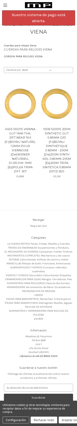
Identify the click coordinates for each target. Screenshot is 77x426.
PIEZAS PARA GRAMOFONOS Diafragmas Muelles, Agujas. (39, 303)
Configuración (16, 420)
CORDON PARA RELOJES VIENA (23, 56)
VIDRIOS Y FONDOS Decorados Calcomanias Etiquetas (38, 275)
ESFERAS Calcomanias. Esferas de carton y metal (38, 259)
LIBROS (38, 295)
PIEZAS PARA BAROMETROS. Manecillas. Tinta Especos (38, 299)
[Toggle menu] (5, 5)
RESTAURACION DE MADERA (38, 291)
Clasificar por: (13, 70)
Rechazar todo (44, 420)
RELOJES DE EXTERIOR (38, 306)
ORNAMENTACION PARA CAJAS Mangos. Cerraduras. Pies (38, 279)
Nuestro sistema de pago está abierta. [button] (38, 18)
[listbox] (37, 70)
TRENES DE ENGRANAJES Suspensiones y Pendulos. (38, 247)
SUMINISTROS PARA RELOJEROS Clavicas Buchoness (38, 283)
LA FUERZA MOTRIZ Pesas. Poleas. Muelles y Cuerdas (38, 243)
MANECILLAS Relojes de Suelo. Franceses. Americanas (38, 263)
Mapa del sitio (38, 226)
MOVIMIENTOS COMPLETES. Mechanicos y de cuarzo (38, 255)
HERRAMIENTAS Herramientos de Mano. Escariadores (38, 287)
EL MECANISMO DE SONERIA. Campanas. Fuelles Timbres (38, 251)
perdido (38, 318)
